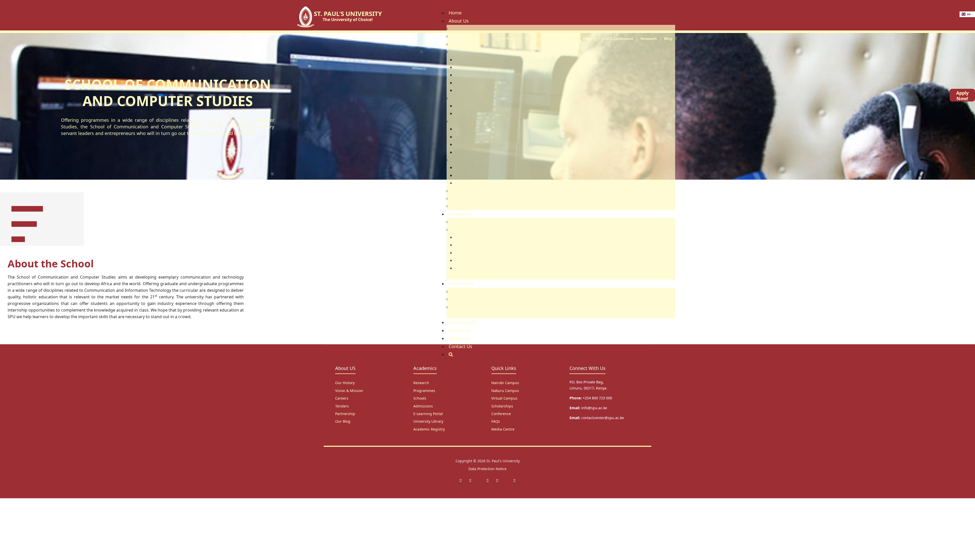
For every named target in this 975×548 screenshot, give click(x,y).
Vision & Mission (349, 390)
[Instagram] (487, 480)
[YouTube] (514, 480)
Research (649, 39)
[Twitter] (470, 480)
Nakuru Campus (505, 390)
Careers (341, 398)
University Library (428, 421)
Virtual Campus (504, 398)
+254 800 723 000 (597, 398)
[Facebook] (461, 480)
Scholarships (502, 406)
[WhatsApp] (497, 480)
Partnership (345, 413)
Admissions (423, 406)
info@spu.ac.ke (594, 407)
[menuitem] (455, 13)
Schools (419, 398)
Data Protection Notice (487, 468)
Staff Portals (508, 39)
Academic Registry (429, 429)
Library (589, 39)
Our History (345, 382)
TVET (571, 39)
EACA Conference (618, 39)
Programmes (24, 224)
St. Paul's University (503, 460)
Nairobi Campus (505, 382)
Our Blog (342, 421)
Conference (501, 413)
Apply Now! (962, 95)
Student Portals (543, 39)
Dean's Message (27, 209)
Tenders (342, 406)
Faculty (18, 239)
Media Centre (502, 429)
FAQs (495, 421)
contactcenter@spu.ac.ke (602, 417)
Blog (668, 39)
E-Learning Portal (428, 413)
